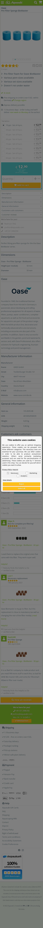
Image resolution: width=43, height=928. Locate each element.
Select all (21, 488)
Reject (21, 484)
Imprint (15, 469)
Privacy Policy (7, 469)
